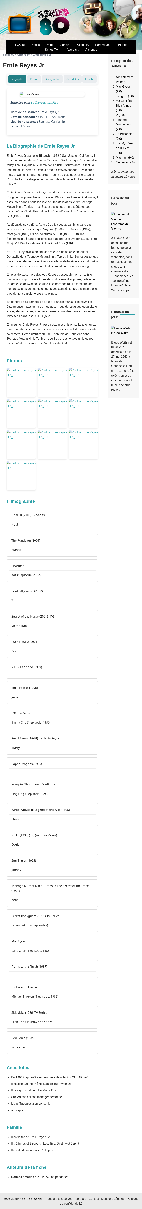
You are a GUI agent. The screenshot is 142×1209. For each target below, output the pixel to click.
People (122, 44)
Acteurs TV (23, 54)
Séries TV (51, 49)
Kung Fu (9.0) (125, 96)
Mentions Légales (112, 1198)
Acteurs (72, 49)
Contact (94, 1198)
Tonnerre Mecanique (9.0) (123, 124)
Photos (34, 79)
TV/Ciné (20, 44)
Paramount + (103, 44)
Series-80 (8, 54)
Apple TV (83, 44)
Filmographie (52, 79)
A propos (91, 49)
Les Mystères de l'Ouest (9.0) (124, 148)
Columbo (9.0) (125, 162)
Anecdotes (72, 79)
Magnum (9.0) (125, 157)
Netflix (35, 44)
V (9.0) (120, 115)
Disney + (65, 44)
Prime (49, 44)
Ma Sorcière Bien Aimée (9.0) (124, 105)
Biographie (17, 79)
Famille (89, 79)
